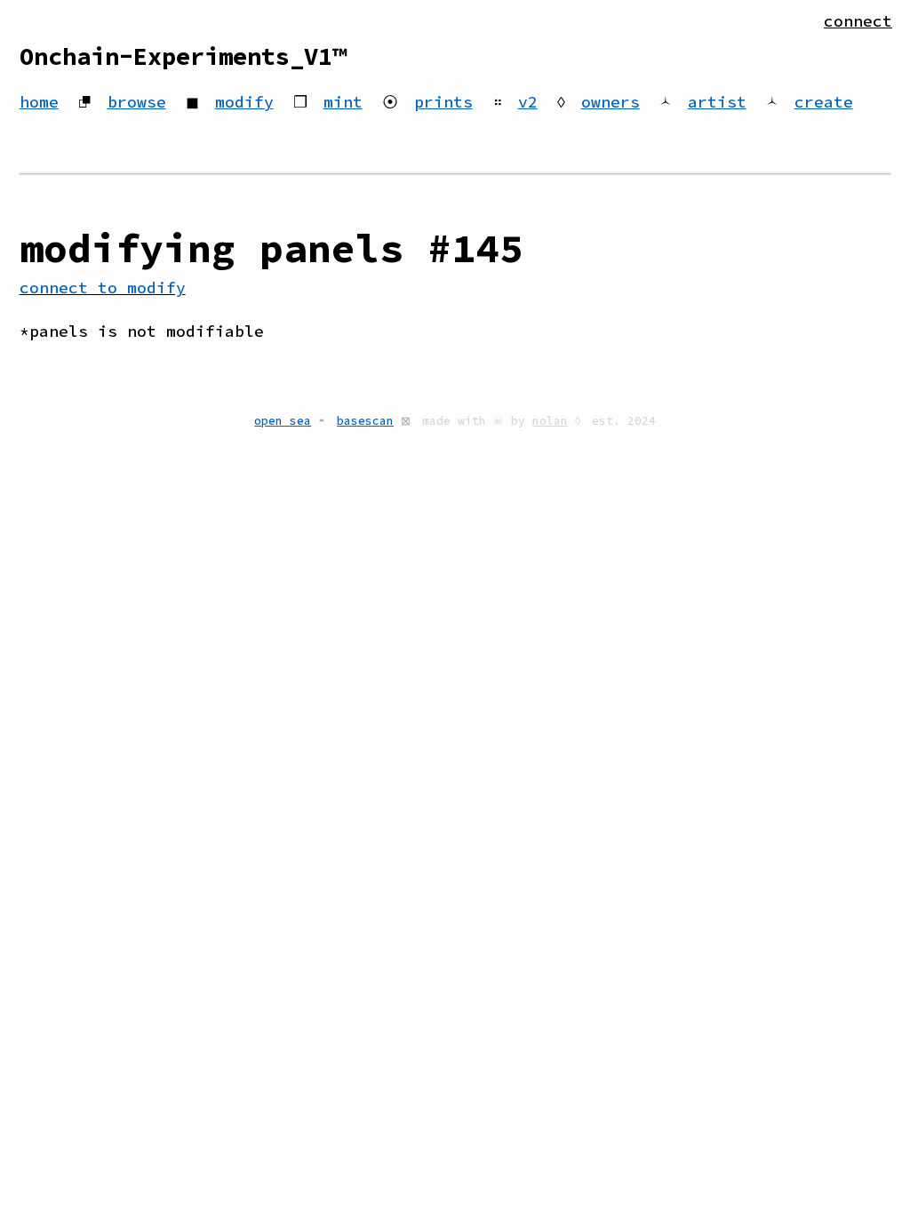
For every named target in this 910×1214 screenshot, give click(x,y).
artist (717, 102)
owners (610, 102)
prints (443, 102)
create (823, 102)
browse (137, 102)
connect (858, 21)
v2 (528, 102)
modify (244, 102)
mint (343, 102)
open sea (282, 420)
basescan (365, 420)
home (39, 102)
